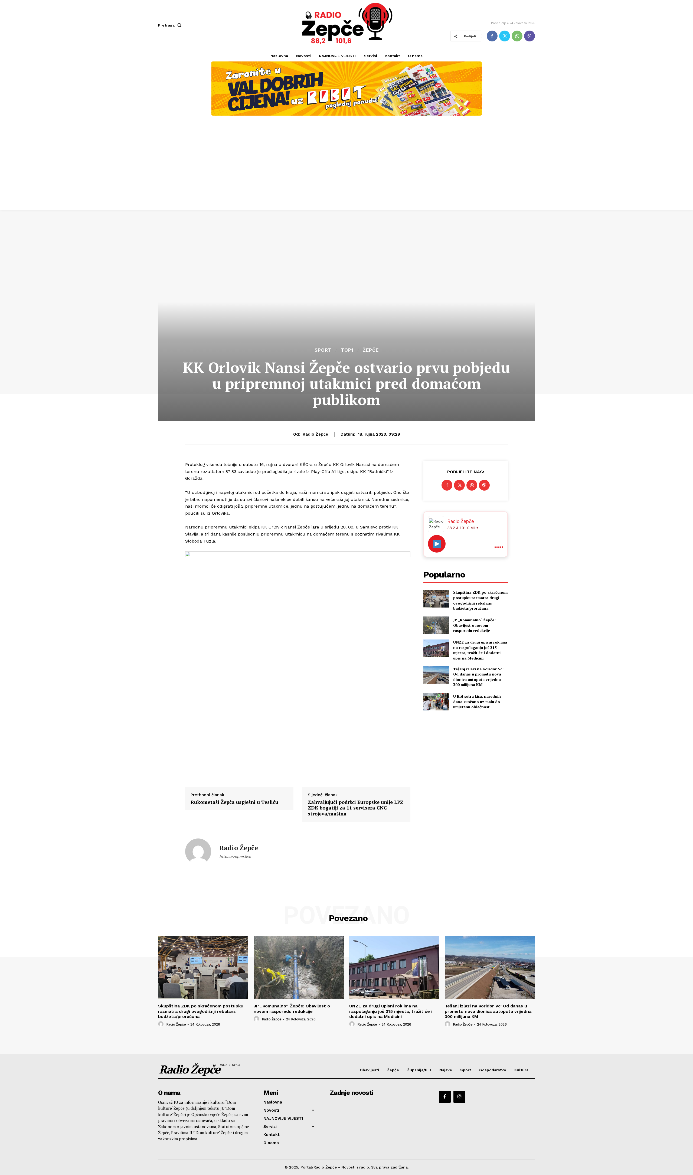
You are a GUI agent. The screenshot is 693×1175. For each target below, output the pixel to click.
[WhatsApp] (517, 36)
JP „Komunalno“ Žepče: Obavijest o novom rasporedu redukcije (474, 625)
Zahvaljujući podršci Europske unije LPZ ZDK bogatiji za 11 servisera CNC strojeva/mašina (355, 808)
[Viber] (529, 36)
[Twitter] (504, 36)
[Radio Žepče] (198, 851)
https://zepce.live (235, 856)
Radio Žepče (315, 434)
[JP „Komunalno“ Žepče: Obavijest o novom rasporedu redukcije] (436, 625)
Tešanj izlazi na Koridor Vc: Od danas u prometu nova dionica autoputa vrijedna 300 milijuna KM (478, 676)
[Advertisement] (346, 169)
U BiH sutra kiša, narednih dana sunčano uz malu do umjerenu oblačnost (477, 701)
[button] (171, 25)
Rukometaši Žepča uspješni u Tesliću (234, 802)
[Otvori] (437, 544)
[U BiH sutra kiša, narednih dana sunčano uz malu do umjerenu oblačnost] (436, 701)
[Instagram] (459, 1097)
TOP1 (347, 350)
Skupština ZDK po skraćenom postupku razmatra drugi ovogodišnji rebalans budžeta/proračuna (480, 600)
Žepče (371, 350)
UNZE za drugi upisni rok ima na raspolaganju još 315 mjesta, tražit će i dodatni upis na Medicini (480, 650)
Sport (323, 350)
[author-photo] (161, 1024)
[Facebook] (492, 36)
